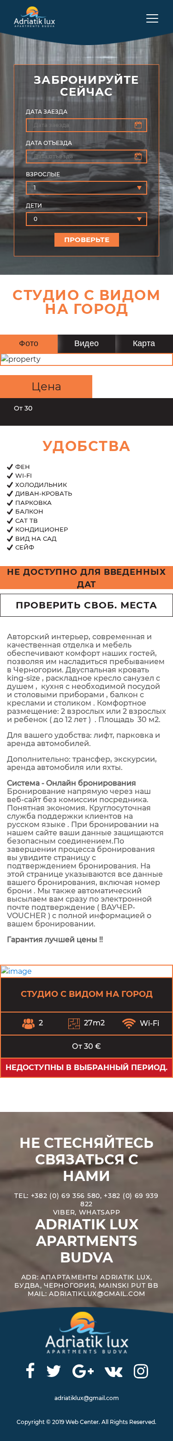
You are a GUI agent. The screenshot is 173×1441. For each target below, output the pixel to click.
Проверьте (86, 239)
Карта (144, 343)
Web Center (82, 1421)
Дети (34, 205)
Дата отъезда (49, 142)
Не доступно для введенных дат (86, 578)
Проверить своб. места (86, 605)
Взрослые (43, 174)
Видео (86, 343)
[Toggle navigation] (149, 18)
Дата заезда (46, 111)
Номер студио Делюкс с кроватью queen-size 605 (100, 994)
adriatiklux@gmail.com (86, 1398)
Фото (28, 343)
